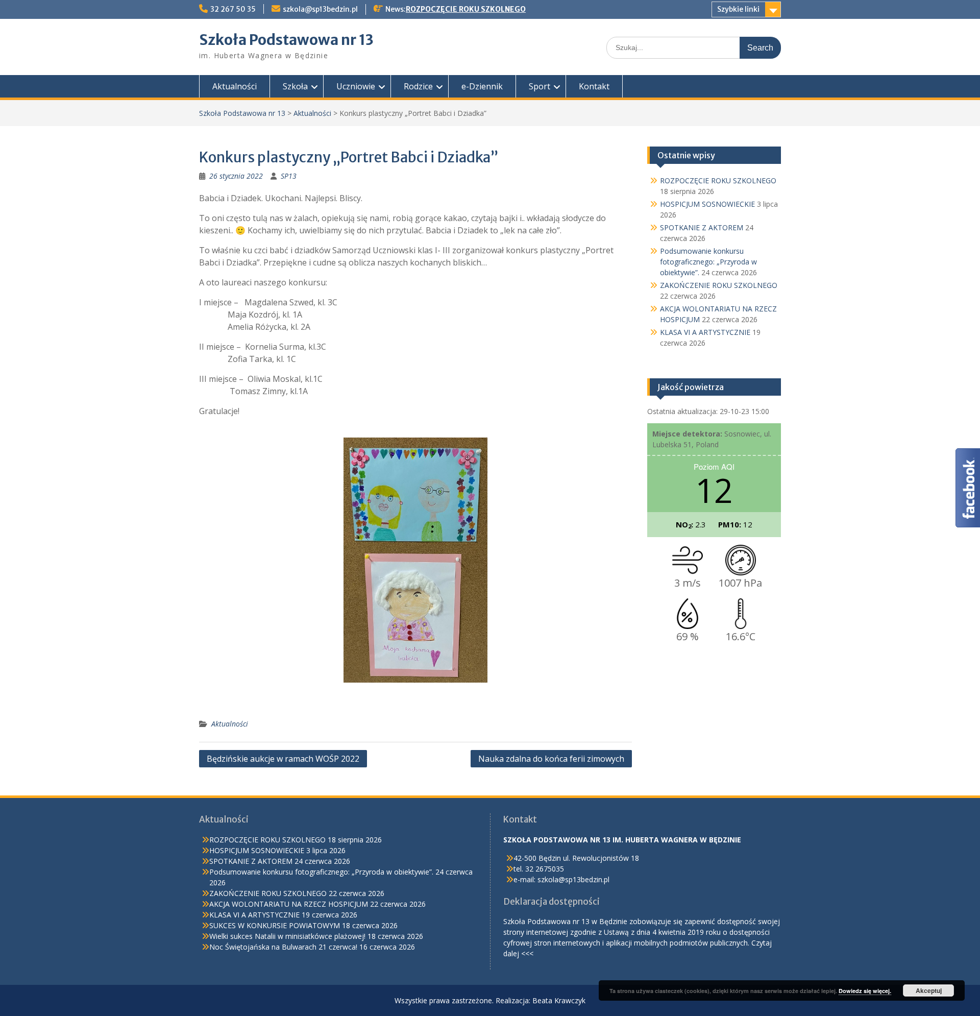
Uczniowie (355, 86)
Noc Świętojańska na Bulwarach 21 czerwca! (283, 947)
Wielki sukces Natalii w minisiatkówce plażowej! (287, 936)
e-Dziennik (482, 86)
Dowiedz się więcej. (865, 991)
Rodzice (418, 86)
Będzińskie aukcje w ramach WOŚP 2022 (283, 758)
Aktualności (234, 86)
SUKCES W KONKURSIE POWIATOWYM (274, 925)
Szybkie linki (738, 9)
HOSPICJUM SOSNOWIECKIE (707, 204)
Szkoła (295, 86)
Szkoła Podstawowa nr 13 (286, 40)
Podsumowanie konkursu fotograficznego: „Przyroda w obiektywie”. (708, 261)
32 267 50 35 (233, 9)
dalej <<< (518, 953)
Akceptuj (929, 990)
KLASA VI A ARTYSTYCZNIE (705, 332)
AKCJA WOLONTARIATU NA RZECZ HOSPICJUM (288, 904)
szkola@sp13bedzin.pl (320, 9)
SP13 (289, 176)
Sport (539, 86)
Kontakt (594, 86)
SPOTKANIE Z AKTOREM (701, 227)
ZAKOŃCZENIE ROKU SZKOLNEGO (718, 285)
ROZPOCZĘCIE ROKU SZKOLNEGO (466, 9)
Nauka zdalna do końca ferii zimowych (551, 758)
